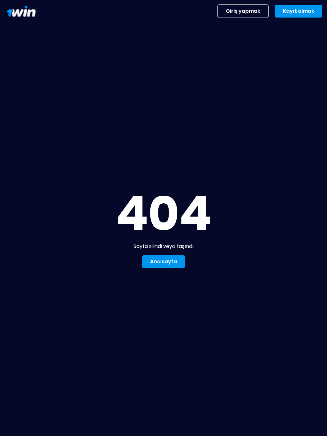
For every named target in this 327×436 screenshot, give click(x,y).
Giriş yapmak (243, 11)
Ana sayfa (163, 261)
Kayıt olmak (298, 11)
